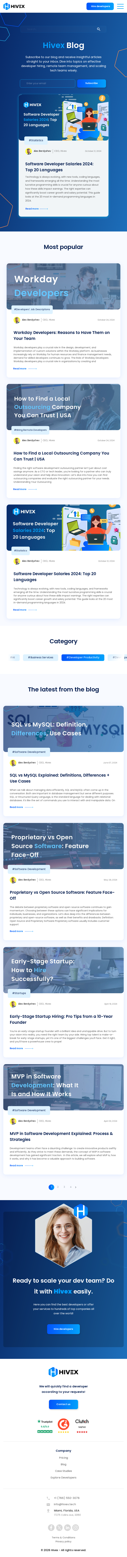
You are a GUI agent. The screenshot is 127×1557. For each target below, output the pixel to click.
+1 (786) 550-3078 (67, 1498)
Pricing (63, 1458)
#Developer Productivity (82, 658)
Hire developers (100, 6)
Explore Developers (64, 1478)
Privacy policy (64, 1542)
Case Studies (63, 1471)
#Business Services (40, 658)
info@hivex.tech (65, 1505)
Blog (63, 1464)
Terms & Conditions (63, 1538)
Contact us (63, 1404)
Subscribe (91, 83)
